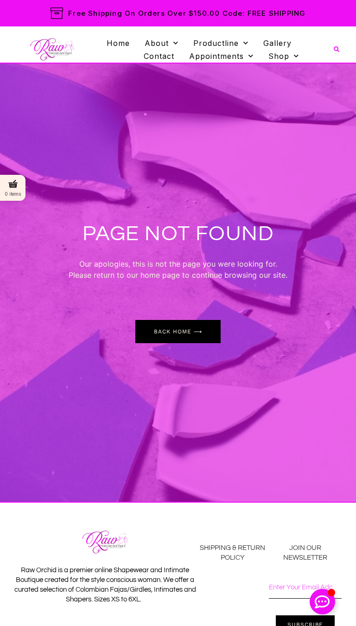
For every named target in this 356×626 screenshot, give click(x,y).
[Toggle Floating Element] (322, 601)
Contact (159, 56)
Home (118, 43)
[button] (336, 50)
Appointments (216, 56)
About (157, 43)
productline (216, 43)
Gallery (277, 43)
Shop (278, 56)
